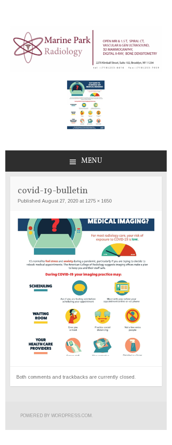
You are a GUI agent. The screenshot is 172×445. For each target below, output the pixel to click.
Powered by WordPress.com (56, 415)
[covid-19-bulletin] (86, 353)
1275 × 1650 (98, 200)
